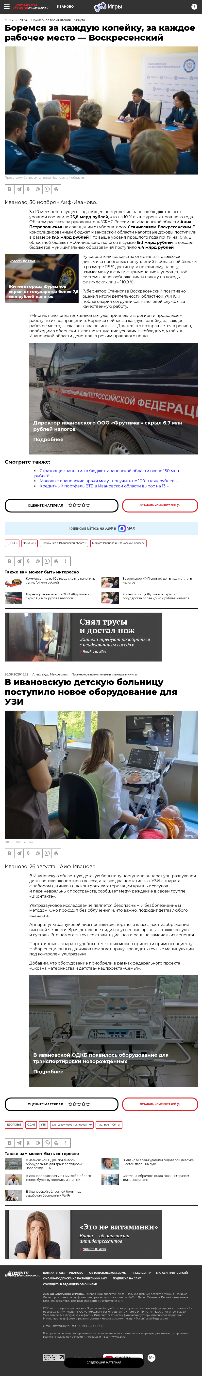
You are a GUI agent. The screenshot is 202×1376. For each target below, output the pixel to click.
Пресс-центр (141, 1272)
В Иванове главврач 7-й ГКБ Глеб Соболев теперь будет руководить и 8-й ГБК (58, 1178)
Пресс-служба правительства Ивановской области (44, 177)
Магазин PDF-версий (172, 1272)
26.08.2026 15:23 (16, 674)
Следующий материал (104, 1362)
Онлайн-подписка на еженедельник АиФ (75, 1278)
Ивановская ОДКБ (19, 842)
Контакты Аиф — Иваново (63, 1272)
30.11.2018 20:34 (16, 20)
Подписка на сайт (127, 1278)
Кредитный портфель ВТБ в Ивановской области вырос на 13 (103, 486)
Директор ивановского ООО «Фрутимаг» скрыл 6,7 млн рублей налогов (108, 426)
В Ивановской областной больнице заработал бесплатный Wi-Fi (53, 1193)
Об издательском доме (107, 1272)
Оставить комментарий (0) (160, 505)
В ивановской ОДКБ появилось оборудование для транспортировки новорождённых (101, 1058)
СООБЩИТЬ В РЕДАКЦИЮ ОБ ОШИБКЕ (70, 1284)
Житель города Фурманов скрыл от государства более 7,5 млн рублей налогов (156, 596)
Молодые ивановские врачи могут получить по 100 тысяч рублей (107, 481)
